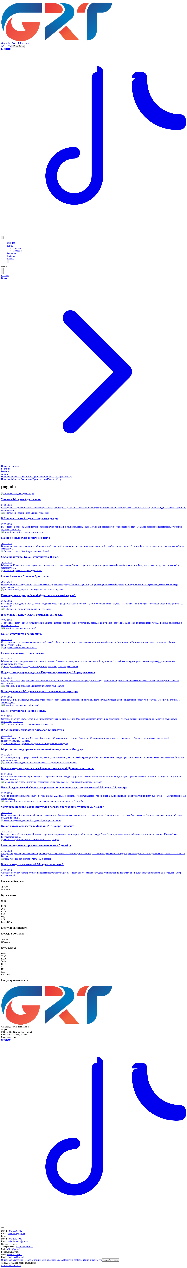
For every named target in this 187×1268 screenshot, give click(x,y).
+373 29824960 (14, 1238)
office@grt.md (13, 1249)
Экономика (26, 476)
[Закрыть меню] (2, 272)
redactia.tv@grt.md (16, 1233)
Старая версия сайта (11, 1265)
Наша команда (48, 1260)
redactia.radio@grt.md (18, 1241)
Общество (16, 476)
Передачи (17, 250)
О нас (4, 1260)
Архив (10, 258)
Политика (6, 476)
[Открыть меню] (2, 237)
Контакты (36, 1260)
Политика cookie (71, 1260)
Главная (11, 243)
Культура (51, 476)
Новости (17, 248)
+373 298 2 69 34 (24, 1246)
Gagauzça (67, 476)
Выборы (11, 256)
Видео (10, 245)
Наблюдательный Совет (19, 1260)
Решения (11, 253)
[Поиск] (8, 261)
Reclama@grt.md (16, 1257)
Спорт (59, 476)
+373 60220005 (14, 1254)
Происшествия (39, 476)
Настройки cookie (110, 1260)
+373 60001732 (14, 1231)
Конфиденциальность (91, 1260)
